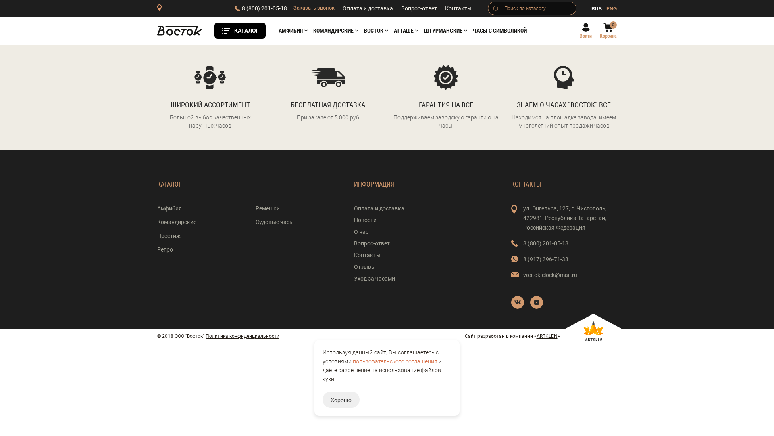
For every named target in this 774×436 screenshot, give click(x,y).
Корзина (608, 36)
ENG (611, 8)
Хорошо (341, 400)
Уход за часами (374, 278)
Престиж (169, 236)
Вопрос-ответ (419, 8)
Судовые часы (275, 222)
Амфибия (291, 30)
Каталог (246, 30)
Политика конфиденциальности (242, 336)
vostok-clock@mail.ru (550, 275)
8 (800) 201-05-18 (264, 8)
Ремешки (268, 208)
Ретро (165, 249)
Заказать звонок (314, 8)
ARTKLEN (547, 336)
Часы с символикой (500, 30)
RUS (596, 8)
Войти (586, 36)
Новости (365, 220)
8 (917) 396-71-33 (545, 259)
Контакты (458, 8)
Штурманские (443, 30)
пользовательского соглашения (395, 361)
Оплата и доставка (368, 8)
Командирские (333, 30)
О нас (361, 231)
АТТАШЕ (404, 30)
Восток (373, 30)
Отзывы (365, 267)
